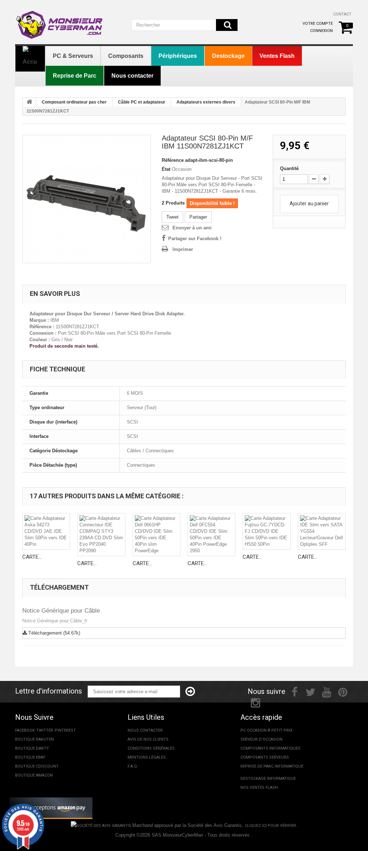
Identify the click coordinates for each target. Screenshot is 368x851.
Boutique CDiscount (37, 766)
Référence (173, 160)
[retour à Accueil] (29, 102)
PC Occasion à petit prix (266, 730)
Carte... (32, 557)
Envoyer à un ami (192, 227)
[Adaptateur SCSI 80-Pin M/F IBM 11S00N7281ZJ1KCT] (86, 199)
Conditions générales (151, 748)
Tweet (172, 217)
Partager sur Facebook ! (194, 238)
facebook (25, 730)
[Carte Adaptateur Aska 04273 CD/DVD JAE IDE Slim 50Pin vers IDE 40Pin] (46, 531)
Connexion (321, 30)
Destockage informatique (268, 778)
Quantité (289, 168)
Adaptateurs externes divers (205, 102)
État (166, 169)
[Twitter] (310, 691)
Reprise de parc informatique (271, 766)
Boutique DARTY (32, 748)
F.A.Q (132, 766)
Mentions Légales (147, 757)
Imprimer (182, 249)
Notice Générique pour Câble (61, 610)
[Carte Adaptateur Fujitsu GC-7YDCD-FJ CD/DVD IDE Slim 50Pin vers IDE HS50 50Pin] (266, 531)
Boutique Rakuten (34, 739)
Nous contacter (145, 730)
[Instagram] (255, 702)
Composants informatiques (270, 748)
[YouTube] (326, 691)
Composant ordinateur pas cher (74, 102)
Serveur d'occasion (261, 739)
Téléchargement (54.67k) (53, 633)
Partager (198, 217)
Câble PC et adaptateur (141, 102)
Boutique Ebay (30, 757)
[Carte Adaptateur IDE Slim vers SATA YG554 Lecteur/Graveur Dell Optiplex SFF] (322, 531)
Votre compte (318, 23)
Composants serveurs (264, 757)
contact (342, 14)
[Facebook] (294, 691)
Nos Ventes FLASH (259, 787)
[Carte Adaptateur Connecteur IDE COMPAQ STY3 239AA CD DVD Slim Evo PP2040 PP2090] (101, 534)
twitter (44, 730)
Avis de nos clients (148, 739)
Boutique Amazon (34, 775)
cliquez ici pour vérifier (270, 825)
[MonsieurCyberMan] (67, 21)
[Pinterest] (343, 691)
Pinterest (65, 730)
